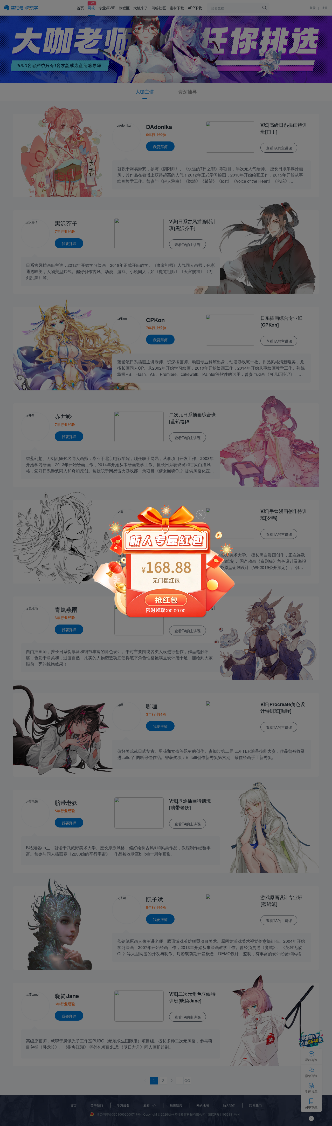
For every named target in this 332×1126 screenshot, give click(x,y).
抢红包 (166, 561)
